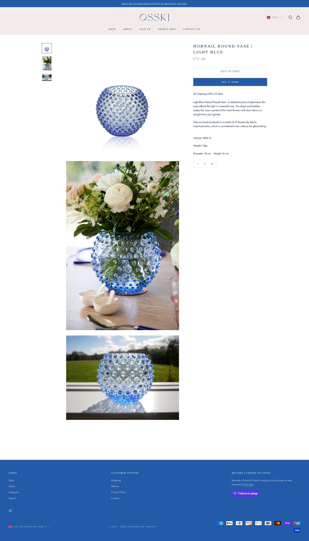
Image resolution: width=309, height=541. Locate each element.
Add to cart (230, 71)
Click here (248, 484)
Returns (115, 486)
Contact (115, 498)
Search (12, 498)
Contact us (191, 29)
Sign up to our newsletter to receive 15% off (154, 3)
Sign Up (145, 29)
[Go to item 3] (47, 77)
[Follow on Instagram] (10, 510)
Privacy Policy (118, 492)
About (128, 29)
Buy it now (230, 82)
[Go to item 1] (47, 48)
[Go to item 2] (47, 63)
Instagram (14, 492)
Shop (112, 29)
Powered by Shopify (142, 527)
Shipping (116, 480)
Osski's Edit (167, 29)
